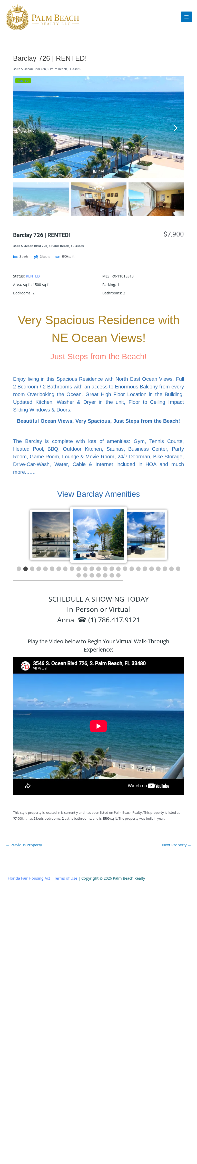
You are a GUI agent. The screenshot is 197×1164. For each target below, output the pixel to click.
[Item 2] (25, 568)
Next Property (176, 844)
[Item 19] (138, 568)
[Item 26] (78, 575)
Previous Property (24, 844)
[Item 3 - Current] (32, 568)
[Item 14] (105, 568)
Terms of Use (65, 878)
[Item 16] (118, 568)
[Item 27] (85, 575)
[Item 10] (78, 568)
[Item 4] (38, 568)
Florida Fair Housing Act (29, 878)
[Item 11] (85, 568)
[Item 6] (52, 568)
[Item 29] (98, 575)
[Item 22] (158, 568)
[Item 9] (72, 568)
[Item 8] (65, 568)
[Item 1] (19, 568)
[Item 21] (151, 568)
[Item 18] (132, 568)
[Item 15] (112, 568)
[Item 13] (98, 568)
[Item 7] (58, 568)
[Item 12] (92, 568)
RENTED (23, 80)
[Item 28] (92, 575)
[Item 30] (105, 575)
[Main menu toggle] (186, 17)
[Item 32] (118, 575)
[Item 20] (145, 568)
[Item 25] (178, 568)
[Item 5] (45, 568)
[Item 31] (112, 575)
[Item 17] (125, 568)
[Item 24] (171, 568)
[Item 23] (165, 568)
